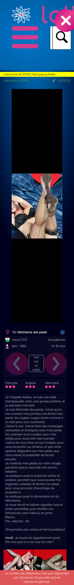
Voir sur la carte (36, 363)
